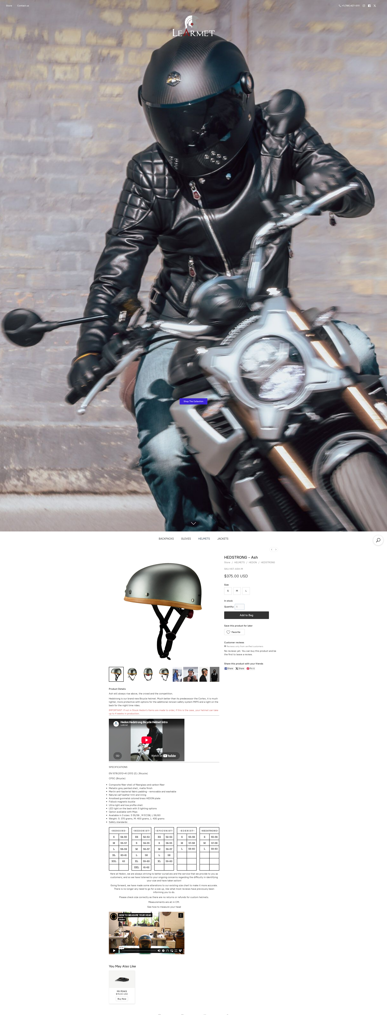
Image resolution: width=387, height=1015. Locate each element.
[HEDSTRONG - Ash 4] (177, 674)
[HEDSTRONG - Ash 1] (132, 674)
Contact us (23, 5)
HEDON (253, 562)
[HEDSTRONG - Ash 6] (204, 674)
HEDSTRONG (268, 562)
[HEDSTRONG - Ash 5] (190, 674)
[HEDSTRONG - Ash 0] (116, 674)
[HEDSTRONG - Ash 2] (148, 674)
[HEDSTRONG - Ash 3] (164, 674)
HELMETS (204, 538)
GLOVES (186, 538)
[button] (234, 632)
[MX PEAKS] (122, 979)
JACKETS (222, 538)
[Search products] (378, 540)
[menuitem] (272, 549)
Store (9, 5)
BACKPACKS (166, 538)
